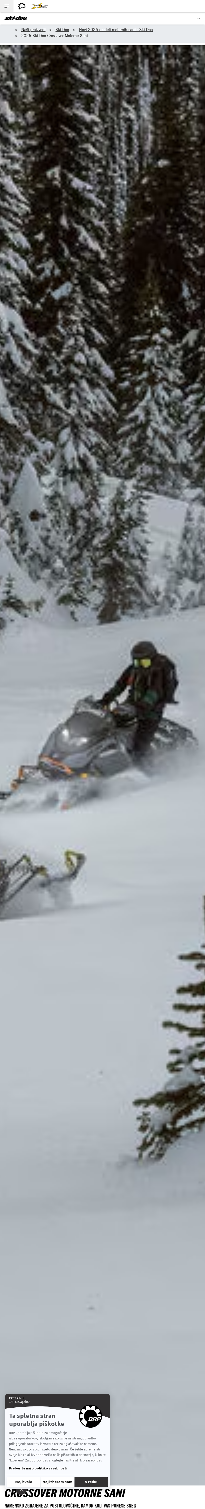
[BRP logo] (22, 6)
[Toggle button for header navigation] (7, 6)
